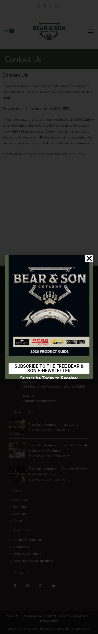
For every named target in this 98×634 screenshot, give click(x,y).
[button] (89, 258)
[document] (49, 317)
